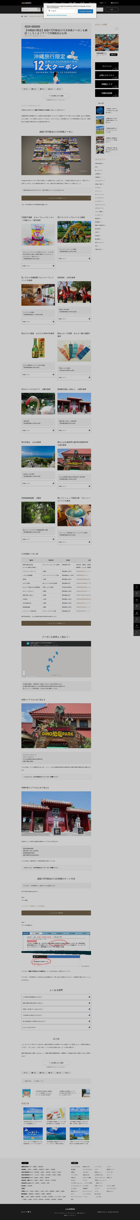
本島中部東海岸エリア (27, 1175)
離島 (22, 1196)
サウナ (96, 1169)
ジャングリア (98, 198)
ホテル (54, 3)
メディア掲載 (98, 211)
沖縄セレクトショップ (100, 1180)
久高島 (64, 1196)
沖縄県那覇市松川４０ (82, 575)
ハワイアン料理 (88, 1183)
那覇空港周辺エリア (26, 1166)
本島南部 (23, 1169)
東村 (48, 1183)
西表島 (37, 1191)
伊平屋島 (47, 1199)
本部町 (41, 1180)
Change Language (86, 11)
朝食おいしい (98, 1172)
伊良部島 (30, 1186)
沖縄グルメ (109, 1177)
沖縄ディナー (99, 1183)
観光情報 (97, 239)
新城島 (62, 1191)
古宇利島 (53, 1180)
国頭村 (37, 1183)
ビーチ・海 (109, 1172)
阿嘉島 (43, 1194)
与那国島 (60, 1199)
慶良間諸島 (24, 1194)
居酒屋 (72, 1172)
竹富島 (31, 1191)
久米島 (27, 1196)
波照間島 (52, 1191)
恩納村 (36, 1177)
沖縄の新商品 (98, 163)
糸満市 (47, 1169)
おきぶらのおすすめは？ (29, 1027)
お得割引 (37, 1081)
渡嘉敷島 (31, 1194)
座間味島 (37, 1194)
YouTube (28, 1211)
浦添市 (42, 1172)
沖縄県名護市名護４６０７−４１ (85, 591)
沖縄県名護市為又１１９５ (83, 571)
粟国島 (32, 1196)
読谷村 (54, 1172)
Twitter (26, 1211)
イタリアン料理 (111, 1186)
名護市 (36, 1180)
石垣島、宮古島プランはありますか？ (33, 1009)
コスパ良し (99, 1196)
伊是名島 (41, 1199)
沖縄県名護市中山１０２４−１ (84, 603)
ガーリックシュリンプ (76, 1196)
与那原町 (53, 1169)
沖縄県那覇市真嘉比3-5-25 (83, 587)
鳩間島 (57, 1191)
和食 (72, 1199)
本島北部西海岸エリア (27, 1177)
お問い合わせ (80, 1213)
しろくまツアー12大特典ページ (56, 198)
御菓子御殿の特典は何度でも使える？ (33, 1003)
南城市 (29, 1169)
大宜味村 (43, 1183)
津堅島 (25, 1199)
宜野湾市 (48, 1172)
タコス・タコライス (100, 1177)
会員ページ (103, 3)
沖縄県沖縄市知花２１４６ (83, 607)
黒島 (47, 1191)
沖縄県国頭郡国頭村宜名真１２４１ (86, 599)
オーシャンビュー (87, 1191)
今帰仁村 (47, 1180)
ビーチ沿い (86, 1186)
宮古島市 (23, 1186)
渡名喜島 (38, 1196)
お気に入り (92, 3)
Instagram (22, 1211)
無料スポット (74, 1191)
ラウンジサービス (111, 1188)
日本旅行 (97, 235)
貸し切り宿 (97, 1194)
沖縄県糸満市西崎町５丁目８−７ (85, 583)
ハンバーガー (98, 1166)
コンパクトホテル (75, 1166)
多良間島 (53, 1199)
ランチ (96, 1191)
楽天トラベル (98, 242)
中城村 (54, 1175)
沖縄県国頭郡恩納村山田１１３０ (85, 579)
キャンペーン (98, 194)
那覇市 (35, 1166)
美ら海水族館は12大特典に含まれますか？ (34, 1021)
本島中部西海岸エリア (27, 1172)
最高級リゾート (111, 1169)
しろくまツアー (35, 26)
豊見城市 (97, 218)
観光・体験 (72, 3)
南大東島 (50, 1196)
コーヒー (109, 1166)
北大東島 (44, 1196)
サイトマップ (71, 1213)
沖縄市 (42, 1175)
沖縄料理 (85, 1188)
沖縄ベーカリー (99, 1186)
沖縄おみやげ (86, 1175)
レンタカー (98, 215)
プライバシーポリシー (60, 1213)
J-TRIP (96, 232)
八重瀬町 (35, 1169)
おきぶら (105, 1212)
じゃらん (97, 187)
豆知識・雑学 (98, 184)
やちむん (73, 1180)
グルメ (63, 3)
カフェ (72, 1194)
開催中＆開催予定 (99, 225)
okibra (29, 1081)
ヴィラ (85, 1196)
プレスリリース (99, 204)
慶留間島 (49, 1194)
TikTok (24, 1211)
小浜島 (42, 1191)
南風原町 (41, 1169)
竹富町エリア (24, 1191)
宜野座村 (47, 1177)
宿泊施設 (97, 222)
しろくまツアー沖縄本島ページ (29, 906)
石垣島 (23, 1188)
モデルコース (98, 208)
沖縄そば (73, 1177)
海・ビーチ (98, 170)
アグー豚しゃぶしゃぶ (76, 1183)
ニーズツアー (98, 201)
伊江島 (35, 1199)
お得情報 (28, 26)
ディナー (85, 1180)
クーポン (45, 3)
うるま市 (37, 1175)
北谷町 (59, 1172)
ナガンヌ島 (57, 1196)
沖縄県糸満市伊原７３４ (83, 611)
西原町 (59, 1175)
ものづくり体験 (87, 1177)
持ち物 (82, 3)
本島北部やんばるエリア (27, 1183)
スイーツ (109, 1175)
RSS (30, 1211)
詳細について (26, 266)
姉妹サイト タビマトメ (70, 1215)
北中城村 (48, 1175)
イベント (97, 191)
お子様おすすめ (99, 1175)
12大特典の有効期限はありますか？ (32, 997)
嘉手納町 (37, 1172)
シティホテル (74, 1175)
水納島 (30, 1199)
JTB (96, 167)
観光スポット (110, 1191)
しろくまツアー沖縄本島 (56, 913)
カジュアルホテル (87, 1169)
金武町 (41, 1177)
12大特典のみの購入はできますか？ (32, 1015)
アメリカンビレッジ (76, 1186)
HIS (96, 246)
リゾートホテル (87, 1194)
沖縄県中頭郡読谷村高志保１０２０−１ (87, 595)
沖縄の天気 (98, 249)
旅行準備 (97, 229)
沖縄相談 (97, 177)
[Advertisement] (107, 279)
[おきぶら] (26, 2)
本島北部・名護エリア (27, 1180)
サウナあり (86, 1172)
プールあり (74, 1188)
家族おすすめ (86, 1166)
